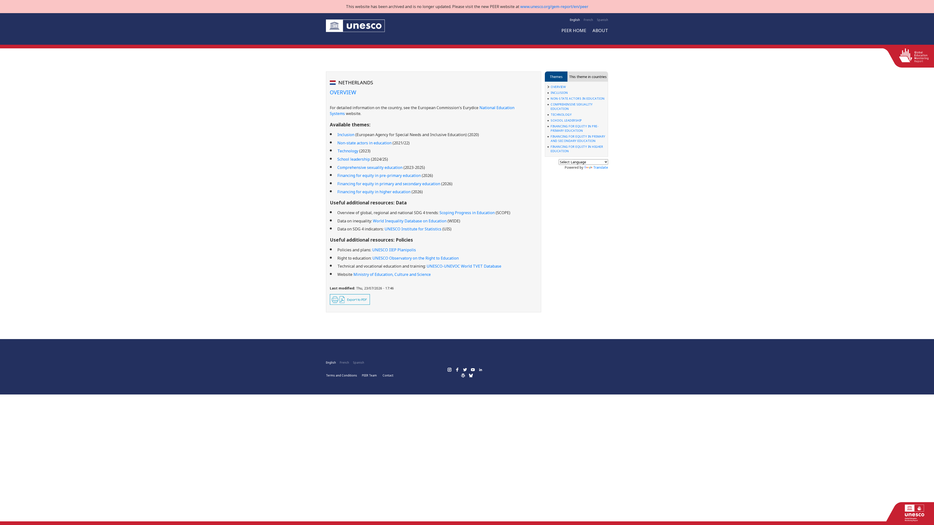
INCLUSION (559, 93)
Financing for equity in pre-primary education (574, 128)
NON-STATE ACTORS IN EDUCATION (578, 98)
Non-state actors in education (364, 143)
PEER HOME (573, 30)
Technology (561, 115)
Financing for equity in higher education (577, 149)
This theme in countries (588, 76)
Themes (556, 76)
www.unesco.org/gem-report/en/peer (554, 6)
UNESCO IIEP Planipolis (394, 250)
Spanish (602, 20)
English (575, 20)
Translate (600, 167)
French (588, 20)
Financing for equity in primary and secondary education (578, 138)
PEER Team (369, 375)
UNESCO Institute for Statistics (413, 229)
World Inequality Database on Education (410, 221)
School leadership (566, 120)
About (600, 30)
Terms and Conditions (341, 375)
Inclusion (345, 134)
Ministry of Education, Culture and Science (392, 274)
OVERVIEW (558, 87)
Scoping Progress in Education (468, 212)
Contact (388, 375)
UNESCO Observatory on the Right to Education (415, 258)
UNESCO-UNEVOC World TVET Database (464, 266)
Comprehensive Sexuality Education (572, 106)
